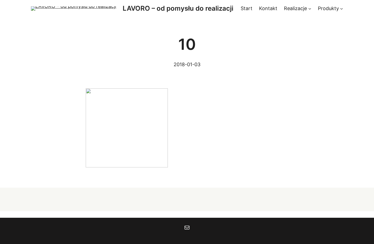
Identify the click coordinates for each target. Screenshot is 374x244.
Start (246, 8)
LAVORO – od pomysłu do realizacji (178, 8)
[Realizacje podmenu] (309, 8)
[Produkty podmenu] (341, 8)
